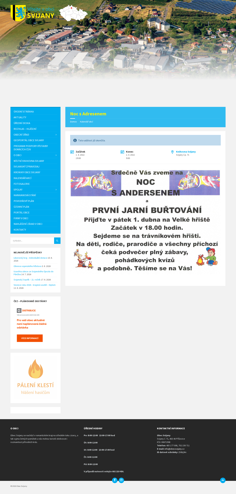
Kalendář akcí (86, 121)
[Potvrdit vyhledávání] (57, 240)
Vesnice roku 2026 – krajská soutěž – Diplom (35, 284)
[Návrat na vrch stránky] (223, 480)
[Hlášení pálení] (35, 398)
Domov (73, 121)
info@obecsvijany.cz (174, 448)
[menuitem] (35, 111)
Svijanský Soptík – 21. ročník (27, 279)
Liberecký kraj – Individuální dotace (30, 257)
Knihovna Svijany (186, 151)
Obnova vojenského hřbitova (27, 266)
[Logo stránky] (34, 20)
